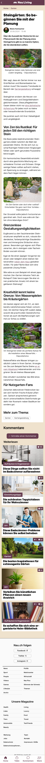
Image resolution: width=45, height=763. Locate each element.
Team (26, 735)
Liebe (5, 711)
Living (26, 707)
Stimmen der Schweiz (32, 684)
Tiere (5, 719)
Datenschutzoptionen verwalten (12, 746)
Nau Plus (27, 680)
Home (5, 8)
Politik (26, 668)
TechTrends (28, 723)
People (6, 676)
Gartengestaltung (23, 89)
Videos (6, 680)
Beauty (6, 727)
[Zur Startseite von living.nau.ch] (22, 2)
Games (6, 684)
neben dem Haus (22, 262)
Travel (26, 719)
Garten (13, 8)
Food (26, 715)
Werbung (6, 735)
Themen (27, 688)
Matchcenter (28, 672)
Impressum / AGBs (31, 742)
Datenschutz (8, 742)
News (5, 668)
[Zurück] (1, 2)
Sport (5, 672)
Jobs (5, 738)
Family (5, 715)
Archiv (5, 692)
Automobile (7, 723)
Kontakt (27, 738)
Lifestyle (6, 688)
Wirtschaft (28, 676)
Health (5, 707)
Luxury (26, 711)
